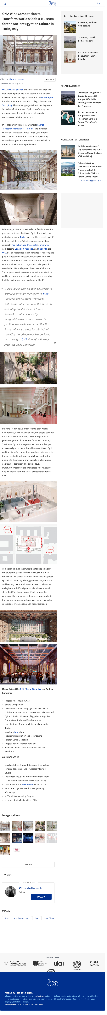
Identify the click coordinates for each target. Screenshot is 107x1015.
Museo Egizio (47, 97)
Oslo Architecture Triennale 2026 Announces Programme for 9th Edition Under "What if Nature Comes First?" (90, 170)
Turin (4, 105)
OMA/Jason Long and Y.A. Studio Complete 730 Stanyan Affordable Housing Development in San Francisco (89, 99)
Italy (10, 105)
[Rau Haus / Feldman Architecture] (70, 27)
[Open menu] (4, 3)
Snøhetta (42, 248)
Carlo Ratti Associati (24, 248)
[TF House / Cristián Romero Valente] (70, 42)
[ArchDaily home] (52, 3)
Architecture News (21, 918)
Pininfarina (44, 245)
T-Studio (29, 128)
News (7, 918)
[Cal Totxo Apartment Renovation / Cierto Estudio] (70, 57)
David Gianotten (15, 89)
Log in (99, 3)
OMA (4, 89)
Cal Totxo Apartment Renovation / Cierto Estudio (88, 56)
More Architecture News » (92, 181)
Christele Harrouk (30, 888)
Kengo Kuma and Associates (25, 245)
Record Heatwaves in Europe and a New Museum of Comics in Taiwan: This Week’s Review (88, 119)
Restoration (27, 784)
